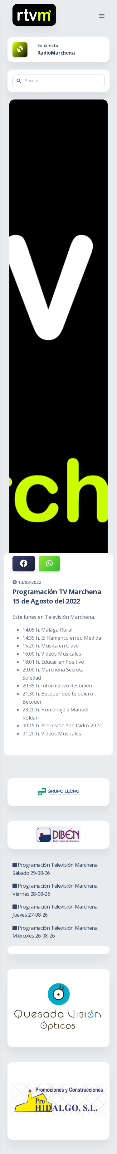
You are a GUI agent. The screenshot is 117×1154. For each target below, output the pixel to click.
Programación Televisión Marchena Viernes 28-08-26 (54, 889)
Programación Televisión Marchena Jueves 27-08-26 (54, 910)
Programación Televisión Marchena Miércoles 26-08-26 (54, 931)
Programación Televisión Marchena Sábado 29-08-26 (54, 868)
